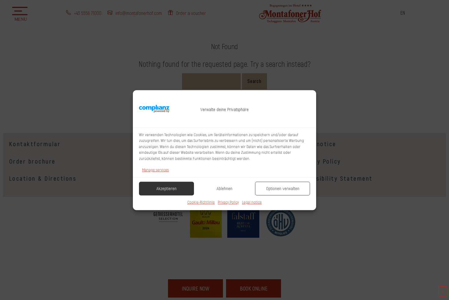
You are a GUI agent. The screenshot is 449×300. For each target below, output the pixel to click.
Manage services (155, 169)
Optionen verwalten (282, 188)
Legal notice (252, 202)
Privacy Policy (228, 202)
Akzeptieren (166, 188)
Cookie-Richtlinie (201, 202)
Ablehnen (224, 188)
